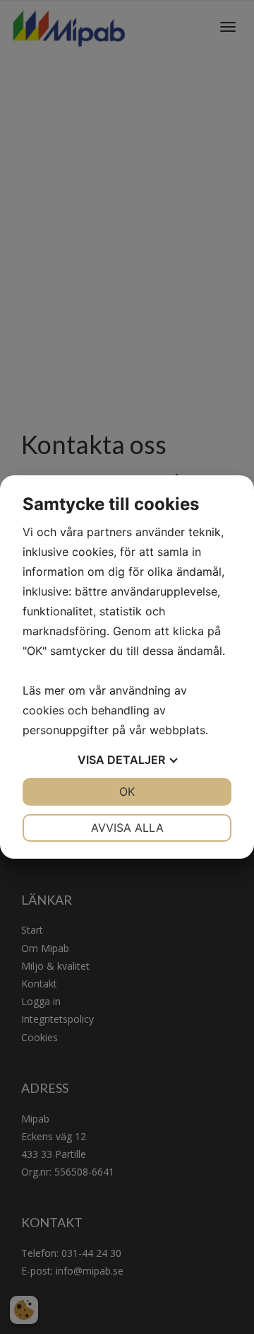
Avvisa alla (127, 827)
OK (127, 791)
